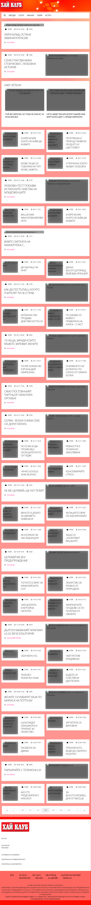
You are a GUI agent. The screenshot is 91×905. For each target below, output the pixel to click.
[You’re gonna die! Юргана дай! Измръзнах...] (10, 367)
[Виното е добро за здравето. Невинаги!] (10, 514)
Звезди (12, 15)
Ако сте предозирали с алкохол (30, 795)
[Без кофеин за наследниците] (10, 534)
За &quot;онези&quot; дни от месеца (78, 795)
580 (22, 810)
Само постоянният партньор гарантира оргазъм (18, 394)
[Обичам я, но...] (10, 654)
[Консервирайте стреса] (55, 471)
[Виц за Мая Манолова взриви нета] (10, 216)
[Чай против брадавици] (55, 655)
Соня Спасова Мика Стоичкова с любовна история (20, 63)
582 (38, 810)
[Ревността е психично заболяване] (55, 447)
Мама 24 (67, 878)
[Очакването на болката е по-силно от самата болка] (55, 369)
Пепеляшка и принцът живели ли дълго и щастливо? (76, 142)
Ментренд (51, 875)
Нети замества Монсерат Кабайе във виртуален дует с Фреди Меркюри (66, 115)
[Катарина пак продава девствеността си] (10, 316)
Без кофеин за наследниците (30, 536)
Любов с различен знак (30, 676)
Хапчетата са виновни (73, 724)
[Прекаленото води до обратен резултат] (55, 749)
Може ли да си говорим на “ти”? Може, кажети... (31, 166)
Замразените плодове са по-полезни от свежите (75, 609)
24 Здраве (53, 878)
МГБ (12, 875)
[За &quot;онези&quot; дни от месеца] (55, 793)
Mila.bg (39, 878)
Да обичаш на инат (29, 269)
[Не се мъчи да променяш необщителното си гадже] (10, 449)
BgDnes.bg (24, 878)
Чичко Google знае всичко (29, 473)
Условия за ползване (10, 855)
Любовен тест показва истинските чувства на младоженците (20, 189)
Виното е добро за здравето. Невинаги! (30, 516)
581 (30, 810)
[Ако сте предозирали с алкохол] (10, 793)
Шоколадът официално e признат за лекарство (29, 727)
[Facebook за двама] (10, 747)
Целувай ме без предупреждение (16, 558)
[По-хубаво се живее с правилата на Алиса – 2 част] (55, 318)
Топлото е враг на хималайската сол (32, 585)
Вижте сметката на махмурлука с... (17, 243)
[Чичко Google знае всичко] (10, 471)
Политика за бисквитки (11, 864)
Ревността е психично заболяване (73, 449)
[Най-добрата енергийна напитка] (10, 606)
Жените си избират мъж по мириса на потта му (23, 698)
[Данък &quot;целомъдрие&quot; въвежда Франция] (55, 268)
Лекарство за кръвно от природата (74, 585)
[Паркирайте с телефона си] (67, 771)
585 (61, 810)
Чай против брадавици (73, 657)
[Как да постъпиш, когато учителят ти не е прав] (67, 292)
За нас (4, 838)
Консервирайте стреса (75, 473)
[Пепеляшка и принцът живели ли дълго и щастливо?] (55, 141)
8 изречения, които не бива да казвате (31, 141)
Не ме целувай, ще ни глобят (24, 490)
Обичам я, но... (29, 655)
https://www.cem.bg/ (51, 899)
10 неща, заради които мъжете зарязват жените (21, 342)
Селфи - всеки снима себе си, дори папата (22, 422)
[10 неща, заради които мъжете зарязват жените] (67, 343)
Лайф (39, 15)
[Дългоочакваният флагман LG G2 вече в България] (67, 633)
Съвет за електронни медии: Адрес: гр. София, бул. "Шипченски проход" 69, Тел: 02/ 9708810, (42, 897)
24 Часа (23, 875)
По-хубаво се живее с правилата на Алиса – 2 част (74, 319)
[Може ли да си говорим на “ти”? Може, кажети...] (10, 164)
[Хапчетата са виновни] (55, 722)
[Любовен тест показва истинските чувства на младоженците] (67, 190)
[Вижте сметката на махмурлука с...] (24, 232)
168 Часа (36, 875)
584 (53, 810)
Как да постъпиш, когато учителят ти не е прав (21, 291)
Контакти (5, 845)
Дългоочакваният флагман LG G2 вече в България (23, 631)
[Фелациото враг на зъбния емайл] (55, 512)
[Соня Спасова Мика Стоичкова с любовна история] (67, 65)
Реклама (5, 848)
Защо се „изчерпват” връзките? (73, 538)
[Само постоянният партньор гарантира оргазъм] (67, 396)
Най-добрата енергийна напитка (28, 608)
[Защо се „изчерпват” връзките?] (55, 536)
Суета (21, 15)
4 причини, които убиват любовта (76, 165)
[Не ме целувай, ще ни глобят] (67, 491)
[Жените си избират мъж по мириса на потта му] (67, 700)
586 (68, 810)
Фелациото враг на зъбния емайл (76, 514)
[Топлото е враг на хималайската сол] (10, 584)
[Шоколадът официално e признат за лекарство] (10, 725)
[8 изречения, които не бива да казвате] (10, 139)
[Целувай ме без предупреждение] (67, 560)
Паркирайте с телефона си (22, 770)
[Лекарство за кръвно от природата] (55, 584)
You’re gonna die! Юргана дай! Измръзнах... (31, 369)
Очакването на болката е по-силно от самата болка (76, 370)
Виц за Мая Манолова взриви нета (32, 217)
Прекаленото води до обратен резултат (76, 751)
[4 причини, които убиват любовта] (55, 163)
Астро (48, 15)
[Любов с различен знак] (10, 674)
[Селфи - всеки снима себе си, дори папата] (67, 423)
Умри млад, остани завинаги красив (17, 36)
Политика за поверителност (13, 859)
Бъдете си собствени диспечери (72, 678)
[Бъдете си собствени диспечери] (55, 676)
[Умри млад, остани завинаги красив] (24, 25)
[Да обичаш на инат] (10, 267)
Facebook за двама (28, 749)
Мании (30, 15)
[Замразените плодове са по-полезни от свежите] (55, 607)
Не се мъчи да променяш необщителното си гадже (31, 450)
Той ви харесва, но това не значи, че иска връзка (24, 115)
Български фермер (71, 875)
